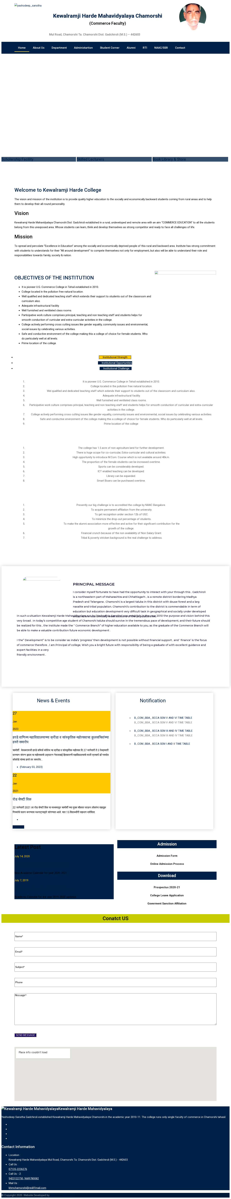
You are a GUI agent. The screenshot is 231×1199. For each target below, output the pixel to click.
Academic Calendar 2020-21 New (41, 864)
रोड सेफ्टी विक (22, 799)
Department (59, 47)
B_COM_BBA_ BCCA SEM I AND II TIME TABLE (162, 740)
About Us (38, 47)
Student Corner (109, 47)
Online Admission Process (167, 864)
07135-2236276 (18, 1169)
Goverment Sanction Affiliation (166, 903)
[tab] (115, 357)
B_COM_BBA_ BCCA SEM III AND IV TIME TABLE (163, 727)
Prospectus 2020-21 (167, 887)
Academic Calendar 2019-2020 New (43, 888)
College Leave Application (167, 895)
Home (22, 47)
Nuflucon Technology (62, 1195)
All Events (18, 827)
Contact (180, 47)
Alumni (131, 47)
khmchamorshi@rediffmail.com (27, 1187)
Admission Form (167, 855)
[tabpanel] (115, 406)
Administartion (83, 47)
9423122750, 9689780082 (24, 1178)
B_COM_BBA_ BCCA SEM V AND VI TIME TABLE (163, 714)
